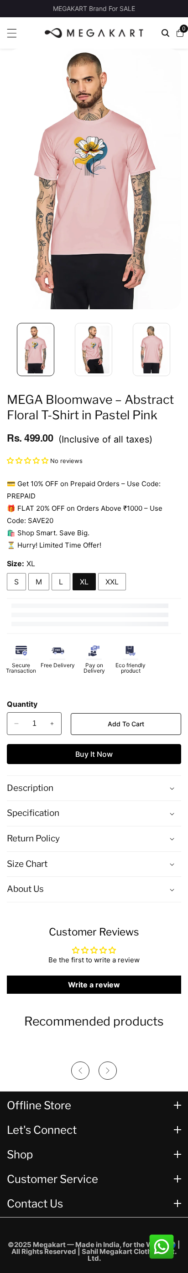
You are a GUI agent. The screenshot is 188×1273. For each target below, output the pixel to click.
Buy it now (94, 754)
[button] (28, 460)
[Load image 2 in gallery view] (93, 349)
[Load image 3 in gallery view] (151, 349)
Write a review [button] (94, 984)
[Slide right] (176, 344)
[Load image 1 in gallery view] (36, 349)
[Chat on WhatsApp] (161, 1246)
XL (84, 581)
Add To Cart (126, 724)
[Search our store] (165, 33)
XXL (112, 581)
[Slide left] (11, 344)
